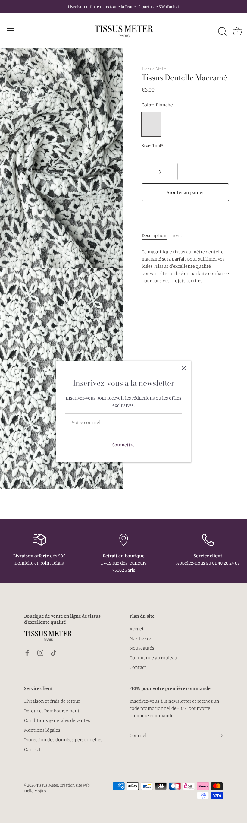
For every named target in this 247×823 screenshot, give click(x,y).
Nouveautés (142, 648)
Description (154, 235)
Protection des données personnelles (63, 739)
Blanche (151, 124)
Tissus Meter (155, 68)
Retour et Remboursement (52, 710)
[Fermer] (183, 368)
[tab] (157, 235)
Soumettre (123, 445)
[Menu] (10, 30)
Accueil (137, 628)
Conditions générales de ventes (57, 720)
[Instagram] (40, 652)
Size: (146, 145)
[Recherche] (222, 31)
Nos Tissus (141, 638)
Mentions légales (42, 730)
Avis (177, 235)
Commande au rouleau (153, 657)
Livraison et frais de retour (52, 701)
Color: (157, 105)
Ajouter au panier (185, 192)
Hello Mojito (35, 790)
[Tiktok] (54, 652)
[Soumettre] (220, 735)
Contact (138, 667)
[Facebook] (27, 652)
